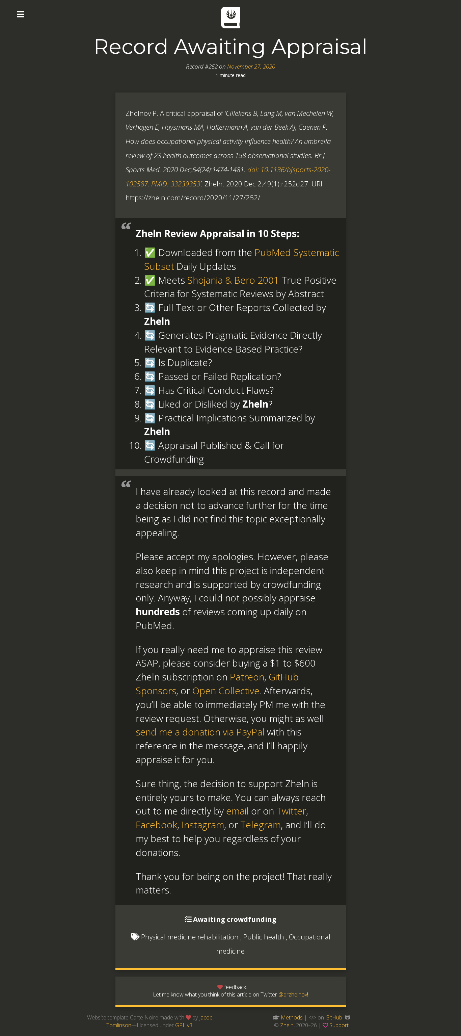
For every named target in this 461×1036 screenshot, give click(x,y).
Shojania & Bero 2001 (233, 280)
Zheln (287, 1025)
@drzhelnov (292, 994)
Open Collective (226, 690)
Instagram (203, 824)
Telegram (260, 824)
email (237, 810)
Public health (263, 936)
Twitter (291, 810)
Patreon (247, 676)
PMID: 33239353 (175, 183)
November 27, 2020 (251, 66)
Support (339, 1025)
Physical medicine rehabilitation (190, 936)
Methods (292, 1017)
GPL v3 (183, 1025)
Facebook (156, 824)
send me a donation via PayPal (200, 731)
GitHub (333, 1017)
